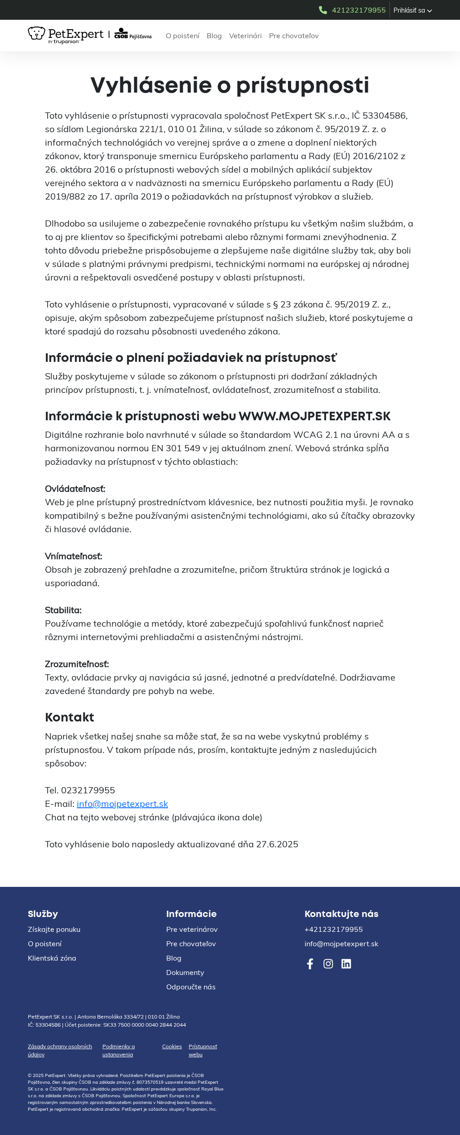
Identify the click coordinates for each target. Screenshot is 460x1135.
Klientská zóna (52, 957)
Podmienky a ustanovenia (118, 1050)
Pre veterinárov (192, 929)
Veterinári (245, 35)
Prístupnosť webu (203, 1050)
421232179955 (359, 9)
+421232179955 (334, 929)
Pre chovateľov (294, 35)
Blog (214, 35)
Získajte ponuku (54, 929)
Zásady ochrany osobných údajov (60, 1050)
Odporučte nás (191, 986)
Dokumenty (185, 972)
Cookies (172, 1046)
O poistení (182, 35)
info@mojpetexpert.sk (122, 803)
